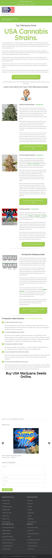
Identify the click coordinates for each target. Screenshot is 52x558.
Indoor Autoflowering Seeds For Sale (11, 455)
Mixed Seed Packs (6, 522)
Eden (4, 419)
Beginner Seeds (6, 518)
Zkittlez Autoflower (7, 549)
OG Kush (30, 515)
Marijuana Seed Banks (32, 546)
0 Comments (21, 419)
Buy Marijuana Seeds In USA (34, 539)
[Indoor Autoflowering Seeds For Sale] (26, 428)
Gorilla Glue (30, 503)
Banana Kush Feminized (8, 536)
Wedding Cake (31, 512)
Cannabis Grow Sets (32, 522)
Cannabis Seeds (6, 503)
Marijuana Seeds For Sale (18, 556)
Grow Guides (34, 556)
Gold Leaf (30, 506)
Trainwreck (30, 509)
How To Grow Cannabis (33, 527)
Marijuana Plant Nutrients (33, 533)
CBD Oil (29, 536)
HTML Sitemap (31, 549)
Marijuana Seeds (6, 500)
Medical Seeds (6, 515)
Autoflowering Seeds (7, 506)
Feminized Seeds (6, 509)
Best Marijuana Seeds (14, 419)
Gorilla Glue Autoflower (8, 542)
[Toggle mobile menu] (49, 8)
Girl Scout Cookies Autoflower (9, 539)
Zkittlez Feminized (7, 530)
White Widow (30, 518)
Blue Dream (30, 500)
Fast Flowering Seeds (32, 542)
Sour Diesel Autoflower (8, 546)
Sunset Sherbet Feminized (8, 527)
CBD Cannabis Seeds (7, 512)
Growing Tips (30, 530)
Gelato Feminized (6, 533)
